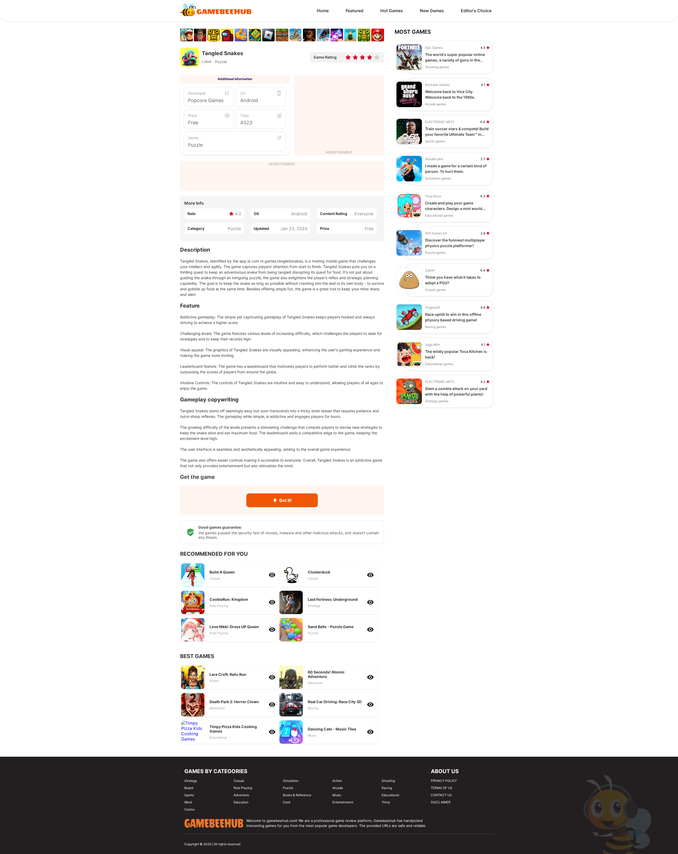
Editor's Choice (476, 10)
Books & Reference (297, 795)
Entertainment (342, 802)
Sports (189, 795)
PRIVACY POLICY (444, 781)
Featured (354, 10)
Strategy (190, 781)
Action (337, 781)
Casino (189, 809)
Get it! (285, 500)
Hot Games (391, 10)
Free (193, 122)
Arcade (337, 788)
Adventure (241, 795)
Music (336, 795)
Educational (390, 795)
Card (286, 802)
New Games (432, 10)
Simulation (290, 781)
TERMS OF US (441, 788)
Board (188, 788)
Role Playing (243, 788)
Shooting (388, 781)
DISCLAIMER (440, 802)
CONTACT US (441, 795)
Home (323, 10)
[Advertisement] (339, 113)
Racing (387, 788)
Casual (239, 781)
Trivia (386, 802)
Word (188, 802)
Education (241, 802)
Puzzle (195, 145)
